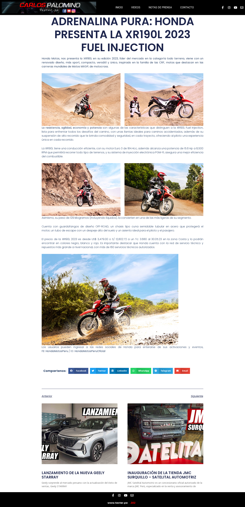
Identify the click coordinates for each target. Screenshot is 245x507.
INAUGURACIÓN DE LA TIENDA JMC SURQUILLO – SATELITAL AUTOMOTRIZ (162, 475)
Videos (135, 7)
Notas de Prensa (160, 7)
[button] (78, 371)
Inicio (119, 7)
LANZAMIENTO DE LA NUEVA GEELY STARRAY (73, 475)
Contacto (187, 7)
